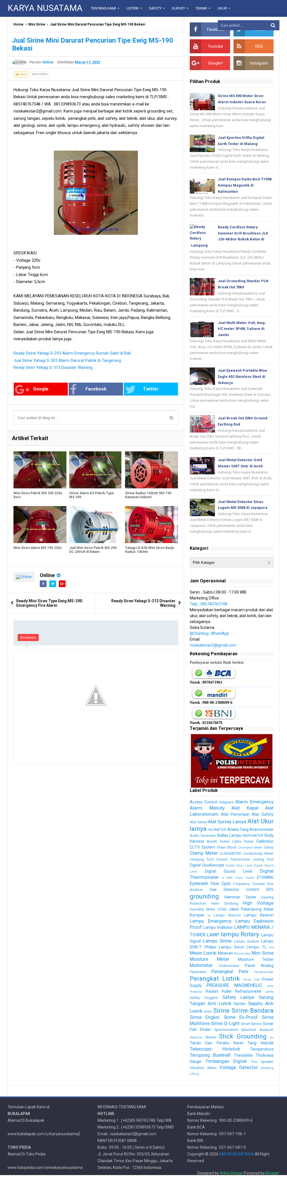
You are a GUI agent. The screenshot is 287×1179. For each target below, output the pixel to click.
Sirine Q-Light (225, 1023)
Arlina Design (231, 1173)
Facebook (96, 389)
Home (18, 24)
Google (40, 389)
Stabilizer (196, 1037)
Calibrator (265, 841)
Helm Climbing (224, 903)
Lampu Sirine (217, 941)
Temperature (262, 1049)
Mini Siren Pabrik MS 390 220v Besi (37, 495)
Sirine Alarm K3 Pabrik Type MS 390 (91, 495)
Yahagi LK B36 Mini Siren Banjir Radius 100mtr (149, 550)
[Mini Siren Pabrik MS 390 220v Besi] (39, 469)
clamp (269, 847)
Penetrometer (264, 972)
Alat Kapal (245, 808)
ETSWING (265, 877)
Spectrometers (226, 1030)
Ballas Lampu (229, 835)
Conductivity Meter (258, 853)
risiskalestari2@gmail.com (213, 645)
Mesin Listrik (203, 953)
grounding (204, 896)
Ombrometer (229, 966)
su (272, 1037)
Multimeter (201, 965)
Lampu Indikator (218, 927)
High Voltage (258, 903)
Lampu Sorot (231, 947)
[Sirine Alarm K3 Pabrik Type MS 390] (95, 469)
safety (269, 992)
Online (47, 575)
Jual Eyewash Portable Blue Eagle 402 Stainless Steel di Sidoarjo (242, 376)
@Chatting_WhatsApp (209, 633)
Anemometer (261, 829)
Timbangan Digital (226, 1061)
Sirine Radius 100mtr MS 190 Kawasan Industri (148, 495)
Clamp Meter (203, 853)
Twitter (151, 389)
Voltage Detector (238, 1067)
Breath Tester (218, 841)
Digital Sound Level (228, 871)
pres (270, 986)
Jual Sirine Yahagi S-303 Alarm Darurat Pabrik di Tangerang (67, 360)
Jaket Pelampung (245, 909)
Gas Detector (224, 889)
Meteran (225, 953)
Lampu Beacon (259, 915)
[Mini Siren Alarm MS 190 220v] (39, 524)
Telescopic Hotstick (215, 1049)
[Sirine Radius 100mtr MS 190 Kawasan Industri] (151, 469)
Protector (196, 992)
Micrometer (242, 953)
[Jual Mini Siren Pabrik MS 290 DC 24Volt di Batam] (95, 524)
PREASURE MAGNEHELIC (234, 985)
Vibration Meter (203, 1068)
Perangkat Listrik (215, 978)
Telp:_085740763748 (208, 604)
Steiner (210, 1037)
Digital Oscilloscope (207, 865)
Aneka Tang (238, 829)
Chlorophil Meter (250, 847)
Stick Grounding (242, 1036)
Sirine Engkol (204, 1017)
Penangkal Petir (229, 971)
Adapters (226, 802)
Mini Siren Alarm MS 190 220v (37, 548)
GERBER (252, 890)
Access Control (203, 802)
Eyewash (199, 883)
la (209, 915)
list (271, 947)
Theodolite (243, 1055)
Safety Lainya (238, 997)
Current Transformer (233, 859)
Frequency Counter (249, 884)
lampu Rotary (240, 934)
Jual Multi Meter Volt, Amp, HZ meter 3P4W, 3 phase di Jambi (242, 329)
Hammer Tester (240, 897)
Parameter (198, 972)
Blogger (272, 1173)
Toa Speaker (262, 1062)
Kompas (197, 915)
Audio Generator (203, 835)
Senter (240, 1003)
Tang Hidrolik (260, 1043)
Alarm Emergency (254, 802)
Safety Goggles (204, 998)
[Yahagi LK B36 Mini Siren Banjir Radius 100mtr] (151, 524)
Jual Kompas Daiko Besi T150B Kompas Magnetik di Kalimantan (245, 185)
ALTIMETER (217, 830)
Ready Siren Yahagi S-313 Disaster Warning (52, 367)
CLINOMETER (230, 853)
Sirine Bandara (253, 1010)
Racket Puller (219, 991)
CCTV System (202, 847)
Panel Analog (259, 965)
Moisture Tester (256, 959)
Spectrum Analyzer (257, 1030)
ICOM (222, 909)
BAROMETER (253, 835)
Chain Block (226, 847)
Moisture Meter (209, 959)
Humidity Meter (202, 909)
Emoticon (28, 637)
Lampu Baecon (227, 915)
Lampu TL (256, 947)
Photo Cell (251, 980)
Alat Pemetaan (235, 814)
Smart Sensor (251, 1024)
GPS (270, 889)
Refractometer (248, 991)
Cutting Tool (263, 859)
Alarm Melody (207, 808)
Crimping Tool (201, 859)
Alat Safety (263, 814)
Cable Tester (243, 841)
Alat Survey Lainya (227, 821)
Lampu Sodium (246, 941)
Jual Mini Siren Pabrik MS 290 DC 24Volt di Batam (93, 550)
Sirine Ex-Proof (241, 1017)
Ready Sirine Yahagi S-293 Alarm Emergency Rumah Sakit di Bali (72, 353)
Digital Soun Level (239, 865)
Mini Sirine (36, 24)
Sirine (221, 1010)
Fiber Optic (221, 883)
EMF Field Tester (240, 878)
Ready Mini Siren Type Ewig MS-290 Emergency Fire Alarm (49, 603)
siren (208, 1011)
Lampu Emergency (211, 921)
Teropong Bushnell (210, 1055)
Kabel (269, 909)
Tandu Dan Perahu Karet (216, 1043)
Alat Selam (198, 822)
